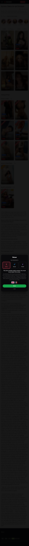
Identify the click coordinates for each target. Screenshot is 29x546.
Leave (14, 288)
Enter (14, 286)
